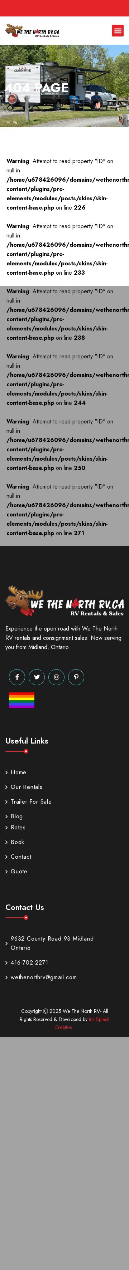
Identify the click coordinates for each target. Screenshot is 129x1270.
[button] (118, 30)
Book (17, 842)
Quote (19, 871)
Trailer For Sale (31, 802)
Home (19, 772)
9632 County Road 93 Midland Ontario (52, 943)
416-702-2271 (29, 962)
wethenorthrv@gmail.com (44, 977)
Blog (17, 816)
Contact (21, 857)
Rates (18, 827)
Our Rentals (27, 787)
